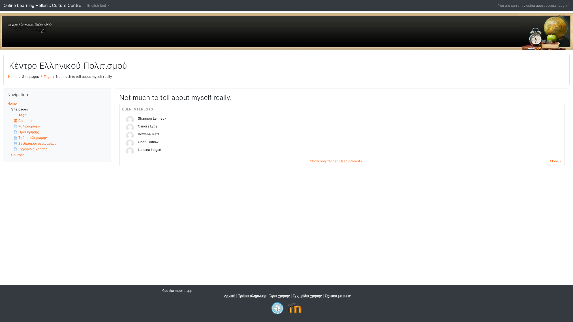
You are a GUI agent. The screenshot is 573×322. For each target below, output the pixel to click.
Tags (47, 76)
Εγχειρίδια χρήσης (307, 296)
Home (12, 76)
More (554, 161)
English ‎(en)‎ (97, 5)
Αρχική (229, 296)
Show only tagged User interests (336, 161)
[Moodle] (295, 308)
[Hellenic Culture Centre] (277, 308)
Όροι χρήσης (279, 296)
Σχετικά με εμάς (338, 296)
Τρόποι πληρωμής (252, 296)
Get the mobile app (177, 290)
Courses (18, 155)
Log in (563, 5)
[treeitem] (57, 103)
